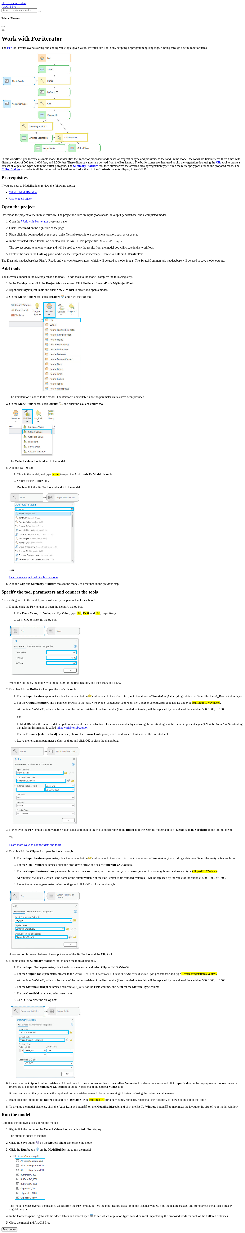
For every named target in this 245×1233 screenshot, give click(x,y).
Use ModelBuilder (20, 198)
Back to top (9, 1229)
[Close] (3, 26)
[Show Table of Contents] (3, 30)
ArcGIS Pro (9, 6)
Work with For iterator (34, 221)
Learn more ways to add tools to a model (33, 577)
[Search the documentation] (39, 11)
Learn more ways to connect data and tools (35, 844)
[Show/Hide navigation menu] (18, 7)
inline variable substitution (72, 727)
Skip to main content (14, 3)
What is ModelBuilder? (23, 192)
